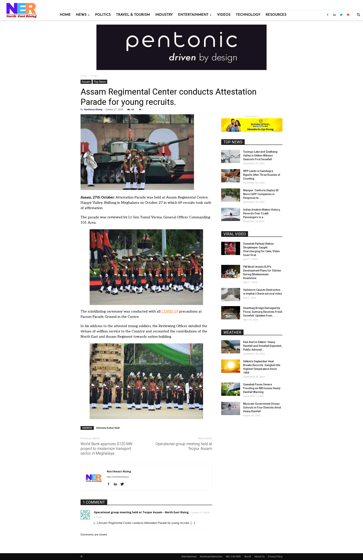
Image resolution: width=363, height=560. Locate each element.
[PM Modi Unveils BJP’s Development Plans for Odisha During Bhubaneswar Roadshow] (230, 271)
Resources (276, 15)
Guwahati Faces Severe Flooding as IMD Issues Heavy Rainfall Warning (261, 388)
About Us (259, 556)
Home (65, 15)
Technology (248, 15)
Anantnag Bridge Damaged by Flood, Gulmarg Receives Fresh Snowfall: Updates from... (262, 311)
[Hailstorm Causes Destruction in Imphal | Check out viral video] (230, 294)
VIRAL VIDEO (234, 234)
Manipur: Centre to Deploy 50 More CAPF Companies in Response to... (260, 194)
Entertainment (193, 15)
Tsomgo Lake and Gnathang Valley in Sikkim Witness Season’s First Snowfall (260, 155)
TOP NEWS (232, 142)
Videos (223, 15)
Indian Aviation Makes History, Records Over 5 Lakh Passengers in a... (261, 213)
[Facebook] (327, 15)
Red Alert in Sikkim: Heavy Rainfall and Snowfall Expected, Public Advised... (262, 346)
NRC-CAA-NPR (233, 556)
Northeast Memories (211, 556)
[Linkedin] (334, 15)
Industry (164, 15)
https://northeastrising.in (118, 477)
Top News (100, 81)
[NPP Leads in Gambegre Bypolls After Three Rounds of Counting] (230, 175)
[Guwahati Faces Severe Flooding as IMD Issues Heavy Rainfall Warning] (230, 389)
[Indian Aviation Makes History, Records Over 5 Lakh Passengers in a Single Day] (230, 214)
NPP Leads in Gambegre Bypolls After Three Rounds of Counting (261, 175)
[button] (358, 15)
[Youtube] (348, 15)
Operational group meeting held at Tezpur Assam (184, 446)
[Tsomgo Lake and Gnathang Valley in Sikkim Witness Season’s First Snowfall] (230, 156)
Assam (86, 81)
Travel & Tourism (133, 15)
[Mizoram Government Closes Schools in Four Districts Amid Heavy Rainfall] (230, 408)
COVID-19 (169, 311)
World (247, 556)
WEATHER (232, 332)
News (81, 15)
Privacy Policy (275, 556)
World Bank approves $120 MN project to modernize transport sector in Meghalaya (106, 449)
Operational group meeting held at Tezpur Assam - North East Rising (141, 512)
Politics (103, 15)
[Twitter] (341, 15)
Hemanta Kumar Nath (108, 428)
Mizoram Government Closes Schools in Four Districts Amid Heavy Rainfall (262, 407)
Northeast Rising (93, 109)
